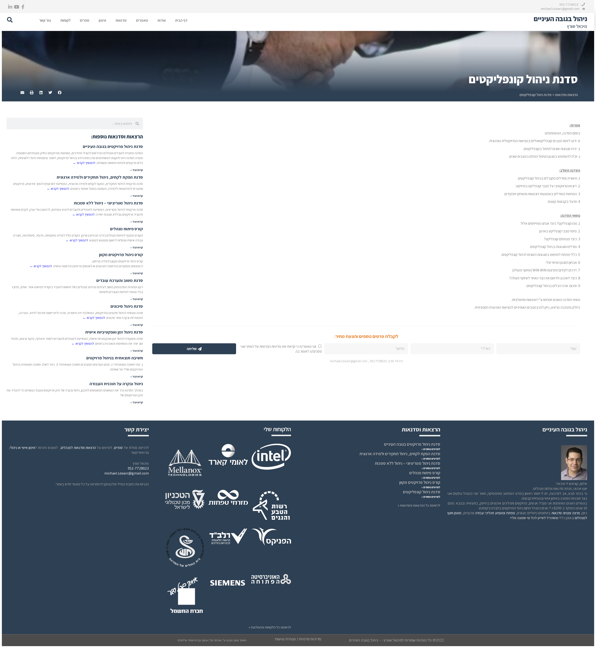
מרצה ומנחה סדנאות (566, 513)
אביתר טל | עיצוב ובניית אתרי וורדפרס (200, 640)
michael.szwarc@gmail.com (560, 9)
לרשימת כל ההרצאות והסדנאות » (419, 505)
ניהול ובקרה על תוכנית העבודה (116, 383)
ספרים (84, 20)
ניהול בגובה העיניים (560, 18)
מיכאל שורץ (577, 26)
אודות (161, 20)
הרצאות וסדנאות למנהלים (78, 447)
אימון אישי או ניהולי (22, 447)
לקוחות (65, 20)
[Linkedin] (10, 7)
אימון (102, 20)
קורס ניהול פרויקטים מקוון (121, 254)
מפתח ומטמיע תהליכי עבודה (495, 513)
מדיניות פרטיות (310, 639)
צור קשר (45, 20)
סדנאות (121, 20)
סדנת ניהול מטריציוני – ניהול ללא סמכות (108, 203)
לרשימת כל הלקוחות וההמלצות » (270, 627)
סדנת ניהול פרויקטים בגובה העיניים (113, 146)
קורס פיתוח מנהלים (126, 228)
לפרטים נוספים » (430, 449)
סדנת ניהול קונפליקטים (421, 491)
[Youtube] (16, 7)
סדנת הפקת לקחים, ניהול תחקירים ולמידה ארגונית (100, 177)
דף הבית (181, 20)
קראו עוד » (136, 170)
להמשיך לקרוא (84, 163)
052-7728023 (569, 4)
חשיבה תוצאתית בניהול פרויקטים (114, 358)
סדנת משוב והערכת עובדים (119, 280)
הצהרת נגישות (285, 639)
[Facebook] (22, 7)
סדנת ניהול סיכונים (127, 306)
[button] (9, 19)
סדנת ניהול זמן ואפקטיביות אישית (114, 332)
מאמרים (142, 20)
